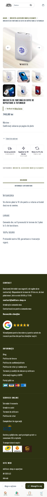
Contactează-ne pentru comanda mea (17, 308)
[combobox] (20, 5)
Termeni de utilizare (10, 411)
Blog (4, 354)
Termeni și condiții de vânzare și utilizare (18, 370)
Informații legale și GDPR (12, 375)
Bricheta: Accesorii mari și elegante (28, 168)
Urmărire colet (8, 407)
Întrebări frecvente (10, 403)
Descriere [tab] (23, 180)
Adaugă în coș (36, 486)
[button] (10, 138)
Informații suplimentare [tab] (23, 186)
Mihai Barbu (18, 108)
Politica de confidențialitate (14, 362)
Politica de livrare (10, 358)
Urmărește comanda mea (12, 304)
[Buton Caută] (30, 5)
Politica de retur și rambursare (15, 366)
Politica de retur (9, 415)
